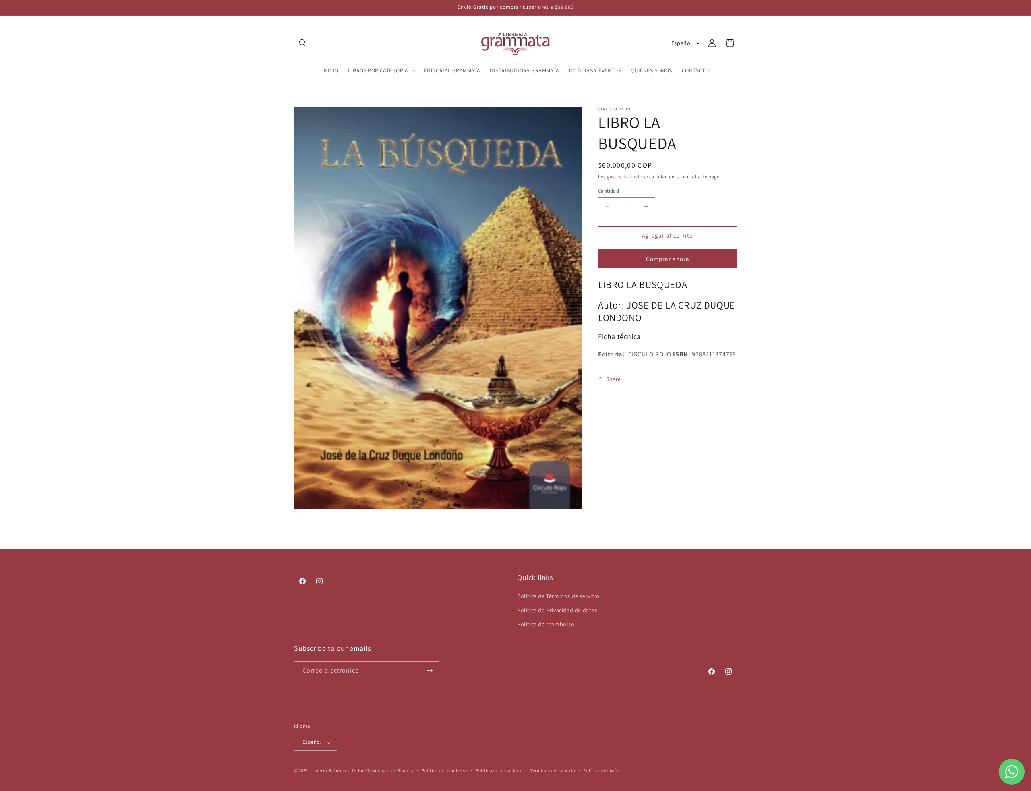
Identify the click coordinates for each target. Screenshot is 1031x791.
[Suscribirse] (430, 670)
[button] (303, 43)
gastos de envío (624, 177)
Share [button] (613, 379)
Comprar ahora (667, 259)
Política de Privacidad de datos (557, 609)
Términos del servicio (553, 770)
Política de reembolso (546, 624)
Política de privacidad (499, 770)
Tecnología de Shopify (390, 771)
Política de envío (601, 770)
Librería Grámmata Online (338, 771)
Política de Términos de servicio (558, 595)
